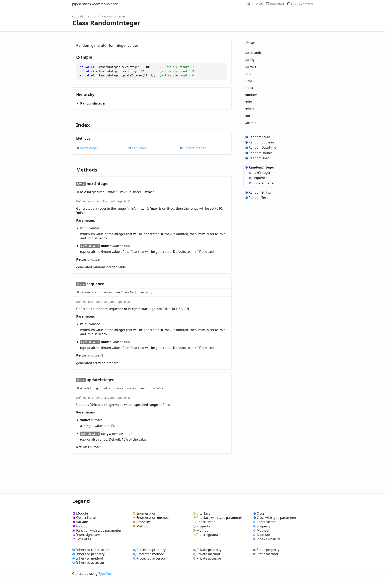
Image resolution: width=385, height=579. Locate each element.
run (247, 116)
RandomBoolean (261, 142)
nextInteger (89, 148)
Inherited (277, 4)
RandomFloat (259, 158)
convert (250, 66)
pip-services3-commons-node (95, 4)
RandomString (260, 192)
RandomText (258, 197)
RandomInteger (113, 16)
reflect (249, 109)
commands (253, 52)
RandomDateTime (262, 147)
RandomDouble (261, 153)
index (249, 87)
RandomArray (259, 137)
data (248, 73)
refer (248, 102)
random (92, 16)
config (249, 59)
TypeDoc (105, 573)
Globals (78, 16)
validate (250, 123)
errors (249, 80)
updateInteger (195, 148)
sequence (139, 148)
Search (249, 4)
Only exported (302, 4)
